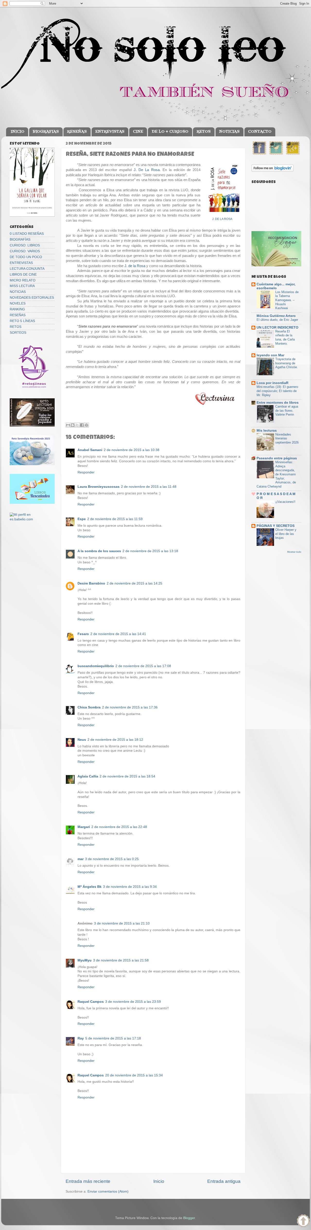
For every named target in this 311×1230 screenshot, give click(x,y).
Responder (86, 472)
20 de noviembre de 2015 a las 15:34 (134, 1075)
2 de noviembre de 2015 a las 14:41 (118, 634)
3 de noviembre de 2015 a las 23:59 (133, 1001)
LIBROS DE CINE (23, 274)
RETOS (204, 131)
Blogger (189, 1218)
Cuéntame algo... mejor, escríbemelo (276, 286)
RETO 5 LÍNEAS (22, 321)
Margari (84, 827)
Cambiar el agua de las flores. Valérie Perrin (286, 410)
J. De (139, 170)
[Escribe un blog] (72, 425)
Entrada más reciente (88, 1181)
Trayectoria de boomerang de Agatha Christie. (286, 363)
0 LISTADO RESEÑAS (27, 234)
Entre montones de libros (278, 402)
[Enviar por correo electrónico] (68, 425)
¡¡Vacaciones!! (285, 502)
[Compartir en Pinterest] (86, 425)
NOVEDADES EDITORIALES (32, 297)
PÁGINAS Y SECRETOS (275, 526)
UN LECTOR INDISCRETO (277, 327)
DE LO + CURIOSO (170, 131)
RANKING (17, 309)
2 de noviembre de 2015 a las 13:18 (150, 551)
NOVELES (18, 303)
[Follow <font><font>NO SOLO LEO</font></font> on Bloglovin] (272, 170)
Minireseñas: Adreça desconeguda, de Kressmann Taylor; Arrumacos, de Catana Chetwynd (276, 474)
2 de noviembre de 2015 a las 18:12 (115, 739)
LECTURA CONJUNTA (27, 268)
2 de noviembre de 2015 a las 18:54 (127, 776)
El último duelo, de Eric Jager (277, 320)
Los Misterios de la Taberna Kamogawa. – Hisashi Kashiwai (287, 300)
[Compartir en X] (77, 425)
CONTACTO (259, 131)
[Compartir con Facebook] (81, 425)
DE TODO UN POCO (26, 257)
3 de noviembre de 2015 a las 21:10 (122, 923)
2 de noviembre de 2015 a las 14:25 (134, 583)
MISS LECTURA (22, 286)
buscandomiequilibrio (96, 666)
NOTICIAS (229, 131)
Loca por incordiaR (272, 383)
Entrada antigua (224, 1181)
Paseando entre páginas (277, 458)
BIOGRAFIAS (46, 131)
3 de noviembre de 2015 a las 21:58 (121, 960)
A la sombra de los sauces (99, 551)
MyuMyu (85, 960)
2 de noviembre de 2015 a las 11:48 (148, 487)
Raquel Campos (91, 1001)
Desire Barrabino (91, 583)
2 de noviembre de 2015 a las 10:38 (131, 450)
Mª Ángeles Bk (90, 887)
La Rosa (152, 170)
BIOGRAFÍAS (20, 239)
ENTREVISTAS (109, 131)
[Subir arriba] (303, 1221)
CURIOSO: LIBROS (25, 245)
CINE (138, 131)
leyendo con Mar (270, 355)
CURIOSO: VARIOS (25, 251)
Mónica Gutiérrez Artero (276, 316)
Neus (82, 739)
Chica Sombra (89, 707)
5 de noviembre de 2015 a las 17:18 (113, 1038)
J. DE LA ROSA (222, 219)
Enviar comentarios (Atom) (108, 1191)
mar (81, 859)
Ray (81, 1038)
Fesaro (83, 634)
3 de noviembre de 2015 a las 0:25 (112, 859)
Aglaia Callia (88, 776)
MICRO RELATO (22, 280)
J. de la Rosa (134, 266)
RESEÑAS (77, 131)
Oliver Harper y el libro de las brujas (285, 534)
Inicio (158, 1181)
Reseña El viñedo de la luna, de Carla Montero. (285, 337)
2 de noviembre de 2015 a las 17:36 (130, 707)
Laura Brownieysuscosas (99, 487)
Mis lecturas (267, 430)
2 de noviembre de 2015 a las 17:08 (143, 666)
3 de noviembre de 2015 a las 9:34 (130, 887)
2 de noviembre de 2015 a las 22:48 (119, 827)
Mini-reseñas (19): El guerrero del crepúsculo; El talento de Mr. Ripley (277, 391)
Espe (82, 519)
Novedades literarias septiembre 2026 (287, 438)
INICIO (17, 131)
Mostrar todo (294, 551)
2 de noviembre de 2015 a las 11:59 (115, 519)
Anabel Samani (90, 450)
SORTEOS (18, 332)
